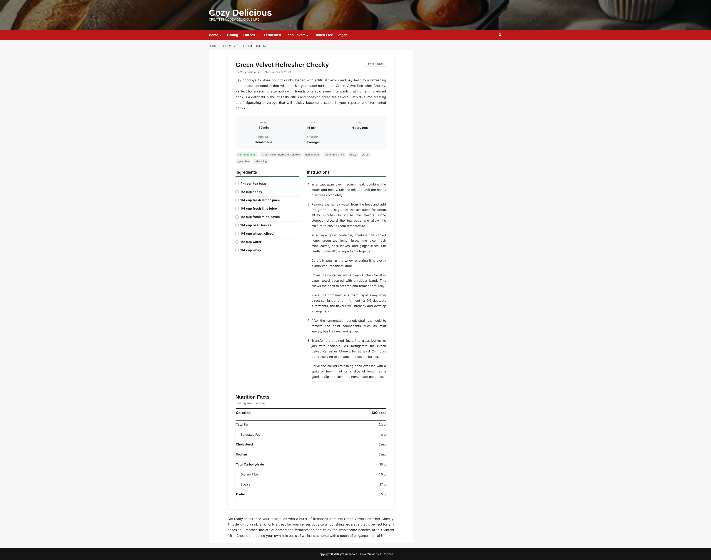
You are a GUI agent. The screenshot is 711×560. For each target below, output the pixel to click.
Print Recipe (375, 63)
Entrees (249, 35)
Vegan (342, 35)
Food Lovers (296, 35)
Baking (232, 35)
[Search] (500, 35)
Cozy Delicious (240, 13)
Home (213, 35)
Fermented (272, 35)
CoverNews (367, 554)
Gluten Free (323, 35)
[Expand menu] (220, 35)
